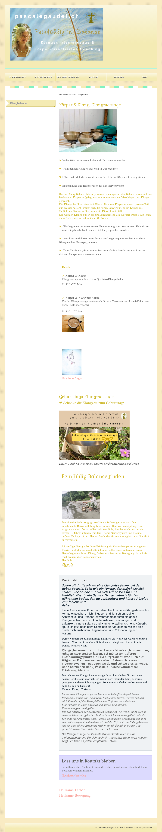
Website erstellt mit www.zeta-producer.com (135, 827)
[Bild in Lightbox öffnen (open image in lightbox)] (56, 34)
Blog (144, 77)
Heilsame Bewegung (68, 77)
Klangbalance (17, 77)
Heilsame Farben (43, 77)
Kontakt (93, 77)
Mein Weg (119, 77)
